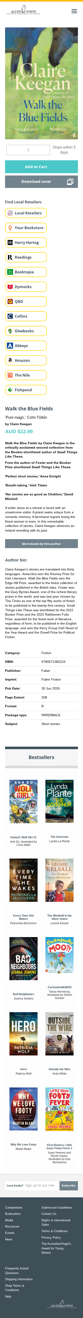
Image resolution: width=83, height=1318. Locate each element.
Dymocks (23, 286)
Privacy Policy (51, 1237)
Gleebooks (24, 330)
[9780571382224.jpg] (41, 83)
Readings (23, 257)
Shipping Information (19, 1279)
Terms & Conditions (55, 1231)
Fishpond (23, 389)
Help (8, 1296)
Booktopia (24, 272)
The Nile (22, 375)
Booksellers (13, 1214)
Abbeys (21, 345)
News (8, 1239)
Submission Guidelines (57, 1207)
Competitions (14, 1207)
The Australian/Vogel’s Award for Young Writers (56, 1248)
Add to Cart (36, 166)
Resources (12, 1226)
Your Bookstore (29, 227)
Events (10, 1233)
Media (9, 1220)
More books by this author (41, 544)
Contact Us (49, 1214)
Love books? (15, 1185)
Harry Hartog (27, 242)
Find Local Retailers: (23, 202)
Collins (21, 316)
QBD (19, 301)
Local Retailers (28, 213)
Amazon (22, 360)
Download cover (36, 181)
